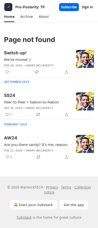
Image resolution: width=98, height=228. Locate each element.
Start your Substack (36, 204)
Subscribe (69, 7)
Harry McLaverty (40, 65)
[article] (49, 62)
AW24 (10, 137)
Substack (24, 217)
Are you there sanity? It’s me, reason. (36, 144)
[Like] (7, 72)
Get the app (74, 204)
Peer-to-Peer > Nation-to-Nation (31, 101)
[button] (9, 16)
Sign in (87, 7)
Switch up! (15, 52)
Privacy (52, 187)
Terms (66, 187)
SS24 (9, 95)
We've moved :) (17, 59)
